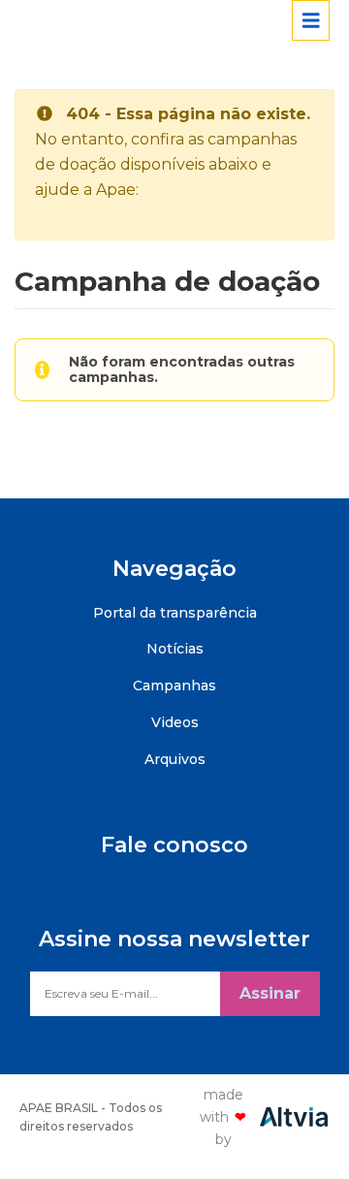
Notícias (175, 648)
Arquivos (175, 759)
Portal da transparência (175, 612)
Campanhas (174, 685)
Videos (175, 722)
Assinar (270, 993)
